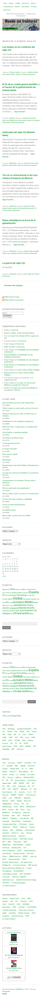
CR (35, 792)
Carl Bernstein (14, 970)
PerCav (16, 804)
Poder (33, 206)
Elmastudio (6, 991)
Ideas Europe (6, 746)
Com (10, 798)
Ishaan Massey (9, 365)
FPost (23, 810)
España (17, 3)
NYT (34, 763)
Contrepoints (27, 821)
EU (3, 595)
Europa (7, 595)
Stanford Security (17, 916)
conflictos (30, 72)
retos (8, 253)
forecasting (21, 595)
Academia (5, 916)
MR (17, 810)
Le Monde (27, 763)
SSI (11, 743)
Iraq (38, 599)
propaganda (13, 608)
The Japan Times (26, 862)
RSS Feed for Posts (12, 297)
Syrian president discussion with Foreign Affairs (18, 403)
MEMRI (28, 746)
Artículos (25, 3)
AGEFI (19, 850)
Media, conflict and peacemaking (23, 333)
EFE (3, 777)
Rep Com (5, 795)
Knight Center (14, 898)
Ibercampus (6, 907)
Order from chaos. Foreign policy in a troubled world (19, 427)
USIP (15, 746)
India (13, 815)
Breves (17, 6)
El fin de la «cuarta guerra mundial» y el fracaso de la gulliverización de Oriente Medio (21, 87)
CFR (35, 729)
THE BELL (6, 883)
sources (12, 611)
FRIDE (22, 731)
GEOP (26, 743)
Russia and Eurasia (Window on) (13, 868)
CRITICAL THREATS (19, 877)
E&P (28, 783)
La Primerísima (31, 795)
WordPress (20, 989)
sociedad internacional (26, 208)
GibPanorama (7, 807)
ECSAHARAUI (19, 871)
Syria (22, 611)
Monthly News (16, 848)
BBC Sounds (32, 865)
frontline (30, 740)
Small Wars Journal (26, 839)
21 (12, 569)
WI (20, 743)
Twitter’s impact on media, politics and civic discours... (20, 408)
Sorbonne (23, 901)
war (19, 613)
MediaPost (6, 812)
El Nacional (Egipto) (18, 883)
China (12, 589)
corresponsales (31, 589)
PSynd (34, 731)
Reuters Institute (19, 853)
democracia (34, 163)
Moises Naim (13, 165)
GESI (4, 859)
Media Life (23, 827)
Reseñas (34, 6)
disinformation (17, 593)
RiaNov (4, 772)
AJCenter (21, 907)
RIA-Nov (5, 801)
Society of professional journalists (13, 505)
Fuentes (4, 599)
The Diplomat (16, 812)
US (15, 613)
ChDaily (22, 774)
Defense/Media (18, 845)
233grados (13, 818)
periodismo (20, 605)
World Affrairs (16, 821)
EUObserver (6, 865)
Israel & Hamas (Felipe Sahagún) (28, 370)
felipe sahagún (34, 251)
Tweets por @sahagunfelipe (11, 716)
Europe (13, 595)
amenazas (26, 206)
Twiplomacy (6, 827)
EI (3, 780)
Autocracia (26, 163)
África (31, 614)
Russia (10, 208)
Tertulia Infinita (30, 830)
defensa (9, 592)
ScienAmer (22, 786)
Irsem (27, 737)
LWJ (18, 815)
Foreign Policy (31, 595)
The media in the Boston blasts (12, 438)
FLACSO (11, 904)
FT (3, 766)
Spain (17, 611)
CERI (10, 737)
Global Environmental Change (26, 880)
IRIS (21, 737)
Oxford (4, 774)
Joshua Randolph (10, 355)
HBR (15, 783)
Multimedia (25, 6)
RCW (4, 810)
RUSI (21, 746)
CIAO (4, 904)
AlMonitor (24, 789)
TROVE (15, 827)
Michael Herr (14, 944)
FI (26, 769)
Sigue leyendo (20, 112)
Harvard (5, 901)
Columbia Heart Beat (9, 824)
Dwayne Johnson (10, 373)
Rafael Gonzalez (9, 347)
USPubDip (5, 749)
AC (16, 743)
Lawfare (28, 845)
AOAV (4, 798)
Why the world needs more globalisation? (16, 488)
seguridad (14, 253)
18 (5, 569)
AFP (3, 789)
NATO (22, 807)
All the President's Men (14, 968)
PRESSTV (18, 798)
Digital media (6, 783)
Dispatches (14, 942)
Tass (22, 833)
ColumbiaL (12, 913)
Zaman (31, 824)
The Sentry (6, 877)
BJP (33, 783)
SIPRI (4, 737)
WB (32, 818)
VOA (14, 786)
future (10, 599)
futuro (4, 120)
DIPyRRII (26, 904)
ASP (3, 729)
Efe (3, 786)
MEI (13, 749)
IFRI (27, 731)
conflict (22, 589)
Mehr (11, 830)
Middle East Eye (15, 856)
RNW (31, 769)
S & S (29, 792)
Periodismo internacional (13, 932)
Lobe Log (33, 856)
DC (16, 792)
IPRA (33, 737)
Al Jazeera (11, 763)
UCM (23, 898)
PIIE (3, 734)
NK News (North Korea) (10, 862)
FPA (15, 731)
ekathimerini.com (8, 880)
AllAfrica (18, 777)
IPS (22, 804)
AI (19, 734)
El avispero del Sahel (9, 449)
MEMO (25, 856)
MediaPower (6, 845)
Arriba (4, 994)
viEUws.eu (15, 833)
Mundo (11, 3)
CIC (3, 731)
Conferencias (8, 6)
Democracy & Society (9, 839)
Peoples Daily (14, 769)
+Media (19, 801)
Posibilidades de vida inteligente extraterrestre (17, 421)
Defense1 (26, 812)
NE (7, 780)
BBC (16, 766)
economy (25, 593)
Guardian (10, 766)
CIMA (12, 801)
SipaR (4, 913)
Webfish (10, 317)
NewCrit (5, 830)
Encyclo (5, 743)
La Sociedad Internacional (11, 443)
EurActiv (22, 792)
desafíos (26, 251)
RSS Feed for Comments (14, 300)
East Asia (20, 749)
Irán (8, 120)
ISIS (7, 602)
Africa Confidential (8, 850)
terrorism (29, 610)
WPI (3, 842)
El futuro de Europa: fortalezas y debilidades (17, 499)
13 (10, 566)
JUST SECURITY (25, 874)
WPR (9, 842)
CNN (3, 763)
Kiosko (4, 856)
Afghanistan (5, 589)
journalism (18, 602)
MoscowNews (23, 772)
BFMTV (15, 789)
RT (33, 786)
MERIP (20, 795)
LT (17, 774)
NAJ (35, 789)
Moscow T (13, 772)
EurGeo (32, 827)
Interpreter (5, 821)
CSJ (16, 901)
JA (22, 769)
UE (35, 610)
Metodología (6, 460)
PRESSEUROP (29, 777)
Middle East (13, 120)
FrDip (9, 734)
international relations (30, 599)
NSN (23, 740)
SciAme (11, 810)
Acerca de (6, 10)
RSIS (27, 916)
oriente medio (22, 120)
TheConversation (14, 859)
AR (32, 772)
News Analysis (7, 792)
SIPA (29, 898)
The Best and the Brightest (14, 955)
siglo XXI (19, 74)
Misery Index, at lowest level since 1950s (16, 515)
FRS (16, 737)
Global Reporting (29, 850)
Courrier (5, 769)
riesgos (4, 208)
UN (11, 613)
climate (18, 589)
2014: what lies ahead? (10, 454)
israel (10, 602)
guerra (25, 274)
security (30, 607)
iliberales (5, 165)
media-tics (21, 836)
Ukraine (6, 613)
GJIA (31, 901)
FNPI (14, 907)
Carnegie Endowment (24, 729)
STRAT (30, 734)
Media (29, 602)
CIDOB (9, 731)
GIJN (15, 807)
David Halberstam (14, 957)
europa (11, 774)
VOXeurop (5, 848)
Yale (11, 901)
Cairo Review (24, 818)
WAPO (19, 763)
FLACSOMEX (32, 907)
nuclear (11, 605)
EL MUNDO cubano (9, 510)
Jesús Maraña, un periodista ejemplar (15, 432)
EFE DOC (30, 853)
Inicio (5, 3)
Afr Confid (31, 774)
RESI (25, 842)
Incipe (4, 253)
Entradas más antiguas (12, 285)
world (25, 613)
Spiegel (22, 766)
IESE (18, 904)
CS (30, 789)
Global (17, 598)
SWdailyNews (7, 804)
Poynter (29, 833)
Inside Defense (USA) (9, 874)
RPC (8, 786)
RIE (15, 734)
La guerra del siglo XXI (13, 263)
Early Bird (5, 833)
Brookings (11, 729)
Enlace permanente (29, 74)
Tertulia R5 (26, 815)
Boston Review (20, 780)
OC (27, 804)
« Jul (4, 576)
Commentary (32, 780)
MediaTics (27, 798)
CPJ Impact (23, 824)
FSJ (25, 848)
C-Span (29, 868)
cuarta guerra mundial (29, 118)
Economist (31, 766)
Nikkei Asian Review (9, 836)
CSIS (24, 734)
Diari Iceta (27, 801)
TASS (24, 859)
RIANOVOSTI (31, 807)
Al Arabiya (5, 815)
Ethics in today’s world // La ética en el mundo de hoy (20, 494)
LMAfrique (19, 830)
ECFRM (17, 740)
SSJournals (17, 842)
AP (29, 786)
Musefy (6, 333)
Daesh (4, 592)
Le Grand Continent (19, 865)
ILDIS (10, 740)
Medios (33, 3)
